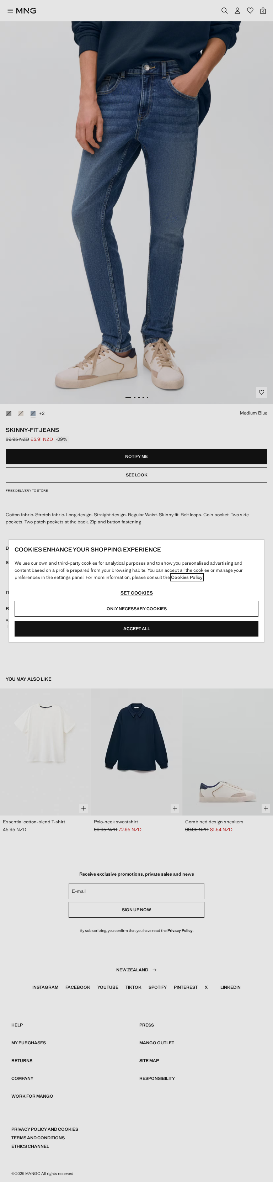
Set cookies (137, 593)
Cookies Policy (187, 577)
